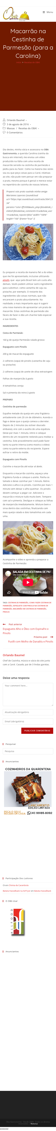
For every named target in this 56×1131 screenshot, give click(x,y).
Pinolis (6, 612)
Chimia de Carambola (18, 885)
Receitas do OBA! (28, 128)
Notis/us (34, 1123)
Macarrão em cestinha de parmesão (29, 609)
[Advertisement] (28, 85)
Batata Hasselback (42, 890)
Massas (11, 128)
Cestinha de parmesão (18, 602)
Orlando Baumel (16, 120)
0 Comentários (15, 132)
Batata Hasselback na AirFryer (16, 890)
